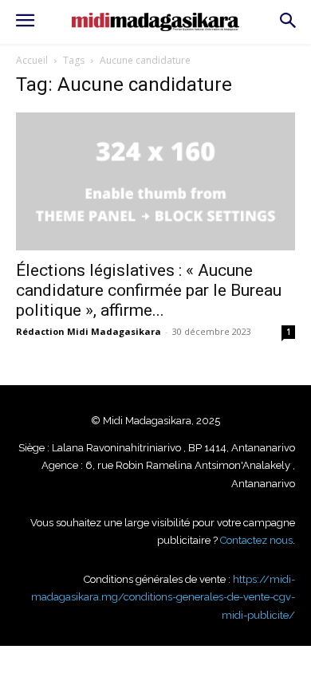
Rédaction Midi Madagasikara (88, 331)
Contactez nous (256, 540)
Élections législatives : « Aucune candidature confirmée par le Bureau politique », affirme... (148, 290)
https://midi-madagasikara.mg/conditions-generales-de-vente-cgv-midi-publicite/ (163, 597)
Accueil (32, 60)
